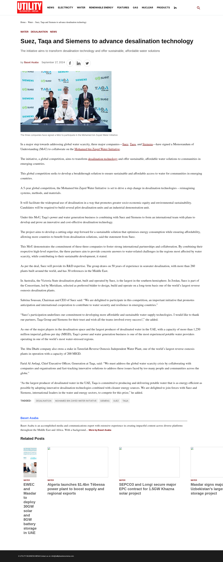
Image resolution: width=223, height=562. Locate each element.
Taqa (133, 144)
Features (123, 7)
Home (23, 22)
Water (81, 7)
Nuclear (147, 7)
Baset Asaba (31, 62)
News (50, 7)
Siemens (147, 144)
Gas (135, 7)
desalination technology (103, 159)
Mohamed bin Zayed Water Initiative (97, 149)
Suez (125, 144)
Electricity (65, 7)
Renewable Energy (101, 7)
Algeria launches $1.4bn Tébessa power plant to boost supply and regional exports (76, 488)
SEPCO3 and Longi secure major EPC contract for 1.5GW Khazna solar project (147, 488)
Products (163, 7)
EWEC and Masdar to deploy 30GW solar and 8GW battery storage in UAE (30, 508)
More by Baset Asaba (100, 430)
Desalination (39, 31)
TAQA (125, 400)
